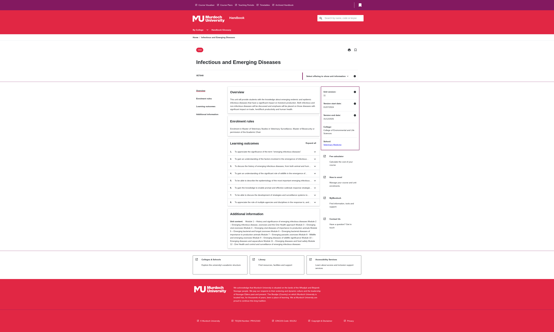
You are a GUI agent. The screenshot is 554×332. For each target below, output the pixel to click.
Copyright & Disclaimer (321, 321)
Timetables (265, 5)
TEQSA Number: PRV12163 (247, 321)
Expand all (311, 143)
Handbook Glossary (221, 30)
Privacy (350, 321)
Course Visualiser (207, 5)
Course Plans (226, 5)
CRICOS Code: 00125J (285, 321)
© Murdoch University (210, 321)
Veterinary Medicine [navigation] (332, 145)
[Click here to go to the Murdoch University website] (209, 19)
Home (195, 37)
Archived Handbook (284, 5)
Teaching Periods (246, 5)
